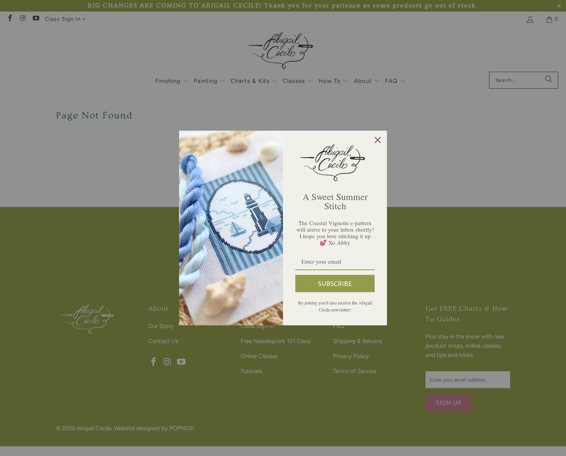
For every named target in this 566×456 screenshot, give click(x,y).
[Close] (377, 140)
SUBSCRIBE (335, 283)
